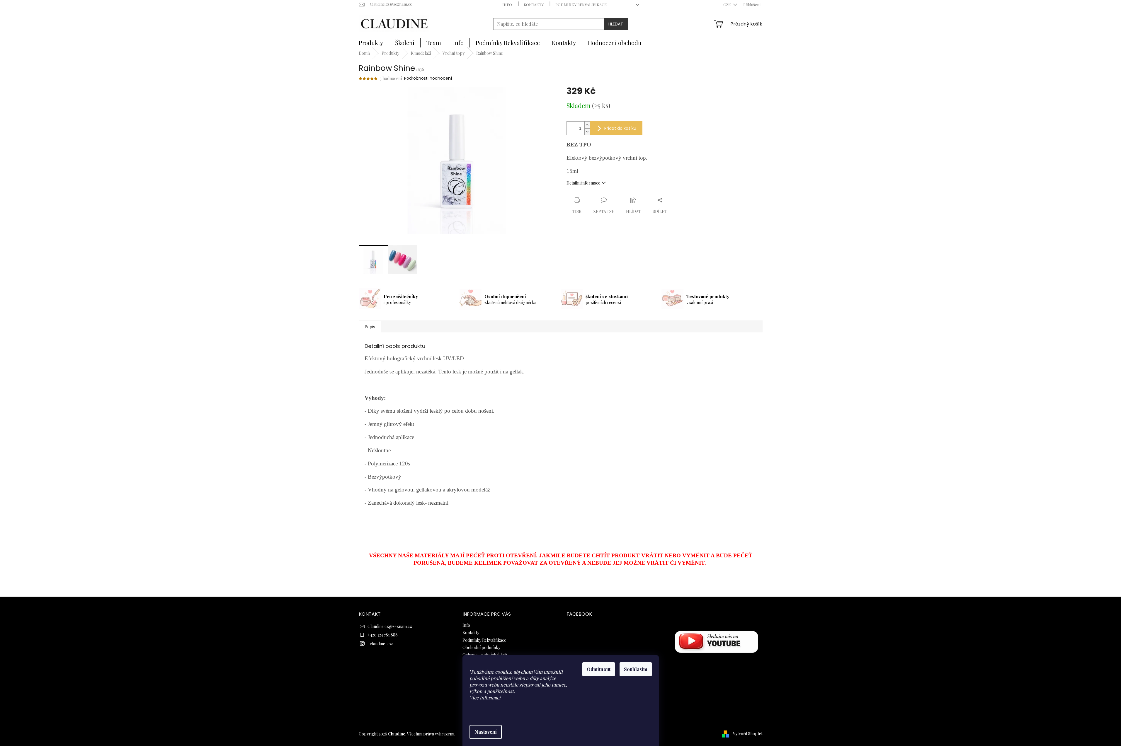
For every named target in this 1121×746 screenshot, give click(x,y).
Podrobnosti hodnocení (428, 78)
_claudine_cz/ (380, 643)
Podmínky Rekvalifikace (581, 4)
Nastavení (485, 732)
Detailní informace (583, 183)
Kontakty (534, 4)
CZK (727, 4)
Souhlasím (635, 669)
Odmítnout (598, 669)
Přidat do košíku (620, 128)
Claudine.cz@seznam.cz (390, 626)
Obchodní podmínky (481, 647)
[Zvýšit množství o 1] (587, 125)
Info (507, 4)
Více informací (485, 697)
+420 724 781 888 (383, 635)
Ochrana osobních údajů (484, 655)
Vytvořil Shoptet (748, 733)
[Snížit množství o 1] (587, 131)
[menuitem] (371, 42)
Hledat (615, 24)
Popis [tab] (370, 327)
